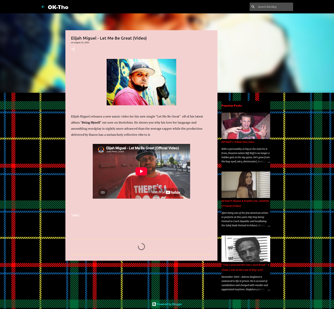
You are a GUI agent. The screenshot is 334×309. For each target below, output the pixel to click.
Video (75, 215)
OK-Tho (58, 7)
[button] (73, 49)
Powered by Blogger (169, 304)
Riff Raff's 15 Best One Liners (237, 142)
